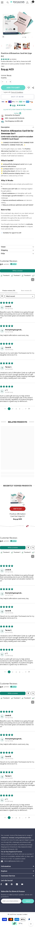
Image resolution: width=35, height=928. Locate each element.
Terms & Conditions (17, 92)
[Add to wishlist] (23, 504)
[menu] (2, 2)
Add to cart (13, 87)
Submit (28, 901)
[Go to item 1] (5, 279)
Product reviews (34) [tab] (8, 290)
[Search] (8, 2)
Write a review (17, 271)
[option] (17, 22)
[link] (28, 87)
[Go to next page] (29, 408)
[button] (28, 37)
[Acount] (27, 2)
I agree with (7, 92)
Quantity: (4, 78)
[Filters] (2, 296)
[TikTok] (16, 884)
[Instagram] (6, 884)
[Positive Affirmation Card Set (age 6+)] (18, 498)
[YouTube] (22, 884)
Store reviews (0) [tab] (26, 290)
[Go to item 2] (16, 279)
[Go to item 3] (27, 279)
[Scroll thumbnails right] (32, 279)
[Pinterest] (11, 884)
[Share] (32, 87)
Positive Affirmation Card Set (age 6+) (17, 515)
